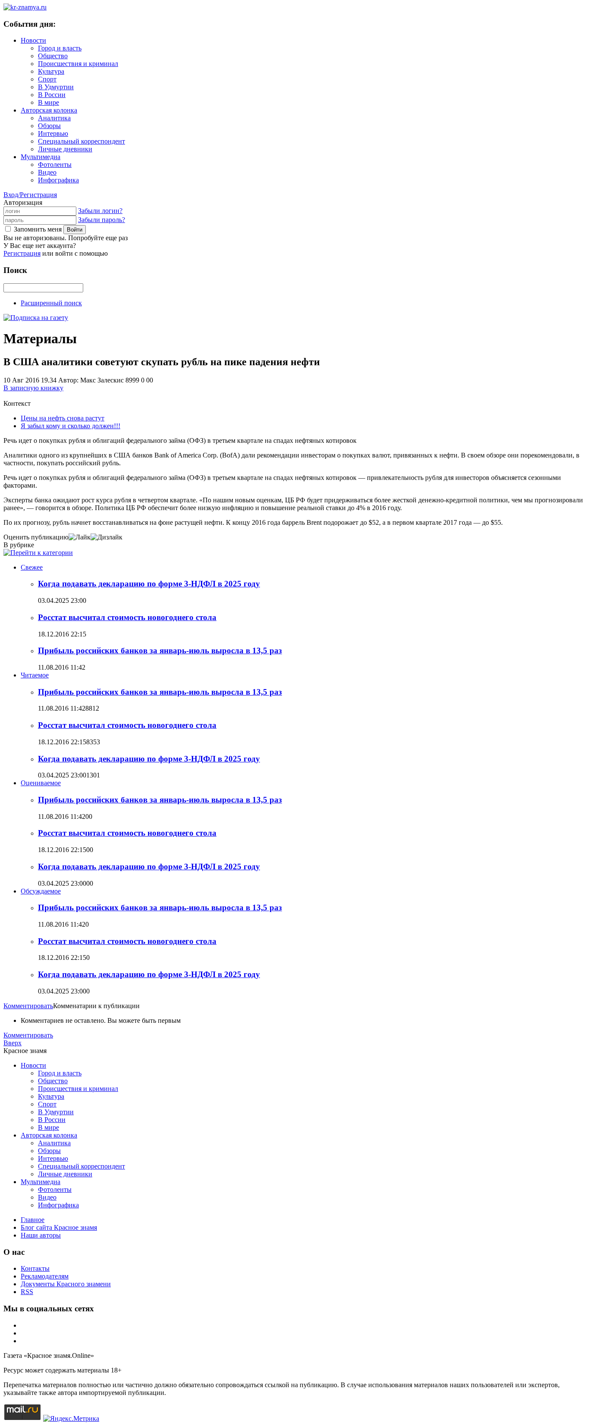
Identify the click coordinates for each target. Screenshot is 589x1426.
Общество (53, 56)
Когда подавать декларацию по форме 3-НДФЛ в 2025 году (149, 583)
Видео (47, 172)
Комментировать (28, 1005)
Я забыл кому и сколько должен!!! (70, 425)
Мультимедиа (40, 156)
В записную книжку (33, 388)
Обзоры (49, 125)
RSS (27, 1291)
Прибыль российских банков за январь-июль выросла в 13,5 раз (160, 650)
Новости (33, 40)
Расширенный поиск (51, 303)
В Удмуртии (56, 87)
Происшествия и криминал (78, 63)
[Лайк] (80, 537)
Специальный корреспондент (81, 141)
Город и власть (59, 48)
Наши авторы (41, 1235)
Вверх (12, 1043)
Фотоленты (55, 164)
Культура (51, 71)
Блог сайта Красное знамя (59, 1227)
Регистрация (22, 253)
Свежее (32, 567)
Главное (32, 1219)
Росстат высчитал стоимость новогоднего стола (127, 617)
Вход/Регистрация (30, 194)
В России (52, 94)
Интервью (53, 133)
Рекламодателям (45, 1276)
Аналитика (54, 118)
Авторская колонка (49, 110)
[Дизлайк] (106, 537)
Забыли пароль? (101, 219)
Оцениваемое (41, 783)
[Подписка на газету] (35, 317)
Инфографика (58, 180)
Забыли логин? (100, 210)
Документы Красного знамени (66, 1284)
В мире (48, 102)
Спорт (47, 79)
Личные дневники (65, 149)
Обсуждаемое (41, 891)
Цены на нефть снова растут (62, 418)
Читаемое (35, 675)
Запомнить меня (38, 229)
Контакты (35, 1268)
